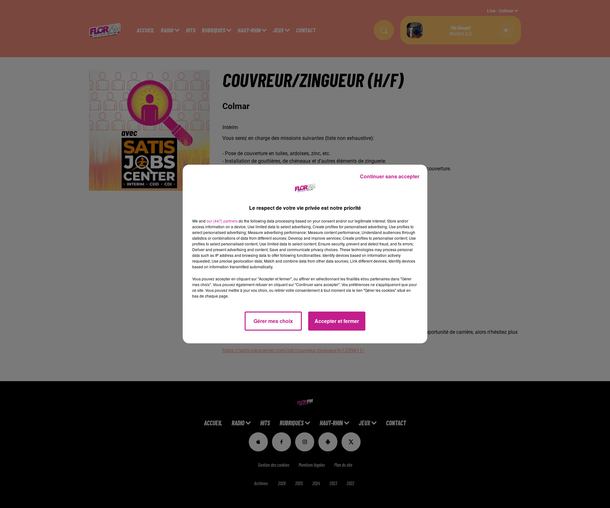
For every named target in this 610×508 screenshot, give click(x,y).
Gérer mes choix (273, 321)
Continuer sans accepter (389, 176)
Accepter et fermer (337, 321)
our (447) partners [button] (222, 220)
